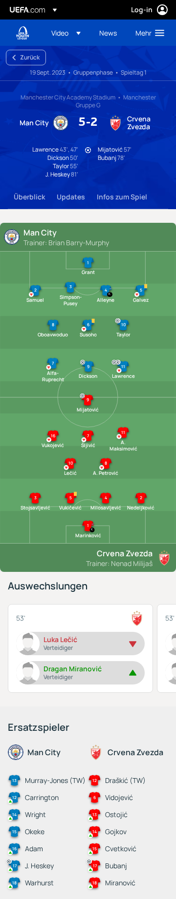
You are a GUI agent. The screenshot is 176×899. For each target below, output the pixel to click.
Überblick (29, 196)
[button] (66, 32)
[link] (108, 32)
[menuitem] (67, 32)
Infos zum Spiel (122, 196)
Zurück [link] (30, 57)
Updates (71, 196)
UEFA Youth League (22, 32)
